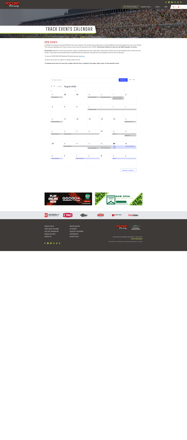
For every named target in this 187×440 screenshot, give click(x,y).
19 (77, 131)
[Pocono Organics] (118, 199)
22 (113, 131)
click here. (81, 56)
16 (126, 119)
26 (77, 143)
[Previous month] (51, 86)
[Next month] (54, 86)
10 (52, 119)
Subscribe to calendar (127, 170)
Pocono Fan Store (50, 234)
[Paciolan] (124, 215)
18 (64, 131)
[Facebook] (166, 2)
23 (126, 131)
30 (89, 94)
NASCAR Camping (75, 226)
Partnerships (74, 234)
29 (114, 143)
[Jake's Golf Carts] (91, 215)
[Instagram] (175, 2)
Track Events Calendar (52, 229)
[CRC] (59, 215)
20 (89, 131)
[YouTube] (172, 2)
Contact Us (48, 236)
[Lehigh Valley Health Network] (141, 215)
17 (52, 131)
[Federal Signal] (108, 215)
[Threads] (181, 2)
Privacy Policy (74, 236)
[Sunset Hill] (75, 215)
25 (64, 143)
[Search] (174, 7)
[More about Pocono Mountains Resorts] (135, 227)
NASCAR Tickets (49, 226)
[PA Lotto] (68, 199)
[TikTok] (178, 2)
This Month (59, 86)
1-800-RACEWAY (136, 239)
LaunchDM (140, 241)
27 (52, 94)
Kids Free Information (52, 231)
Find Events (123, 80)
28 (101, 143)
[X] (169, 2)
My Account (73, 229)
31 (101, 94)
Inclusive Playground (76, 231)
